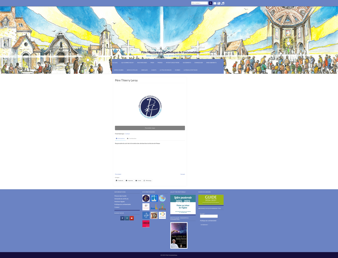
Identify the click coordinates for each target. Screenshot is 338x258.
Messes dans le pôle (120, 196)
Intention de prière (172, 62)
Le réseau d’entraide (191, 70)
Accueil (115, 62)
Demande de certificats (121, 199)
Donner (177, 70)
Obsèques (144, 70)
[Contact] (214, 4)
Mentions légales (119, 201)
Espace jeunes (118, 70)
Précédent (118, 174)
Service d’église (132, 70)
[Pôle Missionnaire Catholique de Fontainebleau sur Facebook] (122, 218)
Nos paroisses (142, 62)
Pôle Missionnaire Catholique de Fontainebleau (170, 52)
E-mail (202, 214)
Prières (160, 62)
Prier (152, 62)
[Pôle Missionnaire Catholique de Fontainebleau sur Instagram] (127, 218)
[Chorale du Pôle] (222, 4)
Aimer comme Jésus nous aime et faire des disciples (169, 55)
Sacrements (187, 62)
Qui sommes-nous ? (127, 62)
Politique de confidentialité (122, 204)
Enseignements (211, 62)
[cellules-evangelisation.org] (163, 202)
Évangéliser (199, 62)
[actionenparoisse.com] (163, 210)
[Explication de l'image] (115, 51)
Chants (153, 70)
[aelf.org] (146, 210)
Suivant (183, 174)
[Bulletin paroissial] (218, 4)
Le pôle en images (165, 70)
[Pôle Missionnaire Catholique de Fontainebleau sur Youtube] (132, 218)
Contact (127, 133)
